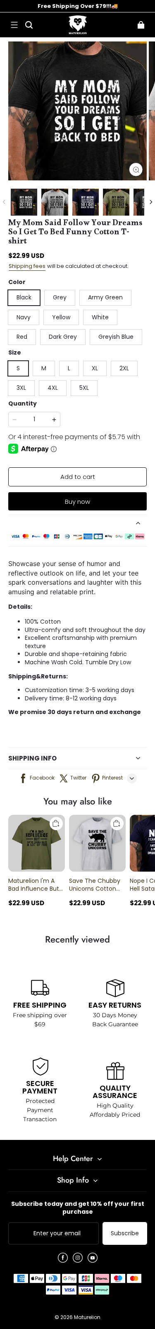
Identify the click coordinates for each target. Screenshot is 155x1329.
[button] (14, 25)
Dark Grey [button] (63, 337)
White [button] (100, 317)
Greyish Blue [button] (116, 337)
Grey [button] (60, 297)
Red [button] (22, 337)
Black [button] (24, 297)
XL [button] (95, 368)
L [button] (69, 368)
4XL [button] (53, 388)
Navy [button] (24, 317)
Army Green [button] (105, 297)
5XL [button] (84, 388)
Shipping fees (27, 266)
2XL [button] (124, 368)
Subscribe (125, 1233)
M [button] (43, 368)
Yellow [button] (61, 317)
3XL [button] (21, 388)
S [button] (18, 368)
